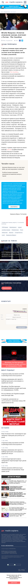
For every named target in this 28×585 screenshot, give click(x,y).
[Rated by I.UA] (10, 565)
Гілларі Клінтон (18, 232)
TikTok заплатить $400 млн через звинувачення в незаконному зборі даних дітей (12, 469)
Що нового (13, 11)
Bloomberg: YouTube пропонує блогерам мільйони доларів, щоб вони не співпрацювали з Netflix (13, 388)
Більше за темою (9, 241)
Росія (21, 230)
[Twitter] (22, 40)
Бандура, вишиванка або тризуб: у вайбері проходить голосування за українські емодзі (12, 381)
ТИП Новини (5, 227)
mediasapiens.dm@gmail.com (10, 552)
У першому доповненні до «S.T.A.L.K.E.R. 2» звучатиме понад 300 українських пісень (13, 400)
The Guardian (14, 72)
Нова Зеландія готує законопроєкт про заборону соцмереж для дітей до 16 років (13, 435)
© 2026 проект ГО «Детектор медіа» (8, 551)
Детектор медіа (14, 477)
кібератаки (4, 232)
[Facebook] (20, 40)
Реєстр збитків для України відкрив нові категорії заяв (12, 394)
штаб (3, 235)
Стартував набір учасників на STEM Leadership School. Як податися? (12, 374)
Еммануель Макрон (11, 235)
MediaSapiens (12, 44)
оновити (25, 309)
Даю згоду (14, 582)
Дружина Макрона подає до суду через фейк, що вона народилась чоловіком (13, 168)
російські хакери (6, 230)
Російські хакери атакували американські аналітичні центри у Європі (12, 174)
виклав (9, 149)
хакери (20, 227)
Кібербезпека (7, 11)
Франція (11, 232)
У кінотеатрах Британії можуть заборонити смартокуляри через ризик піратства (13, 460)
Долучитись (14, 206)
